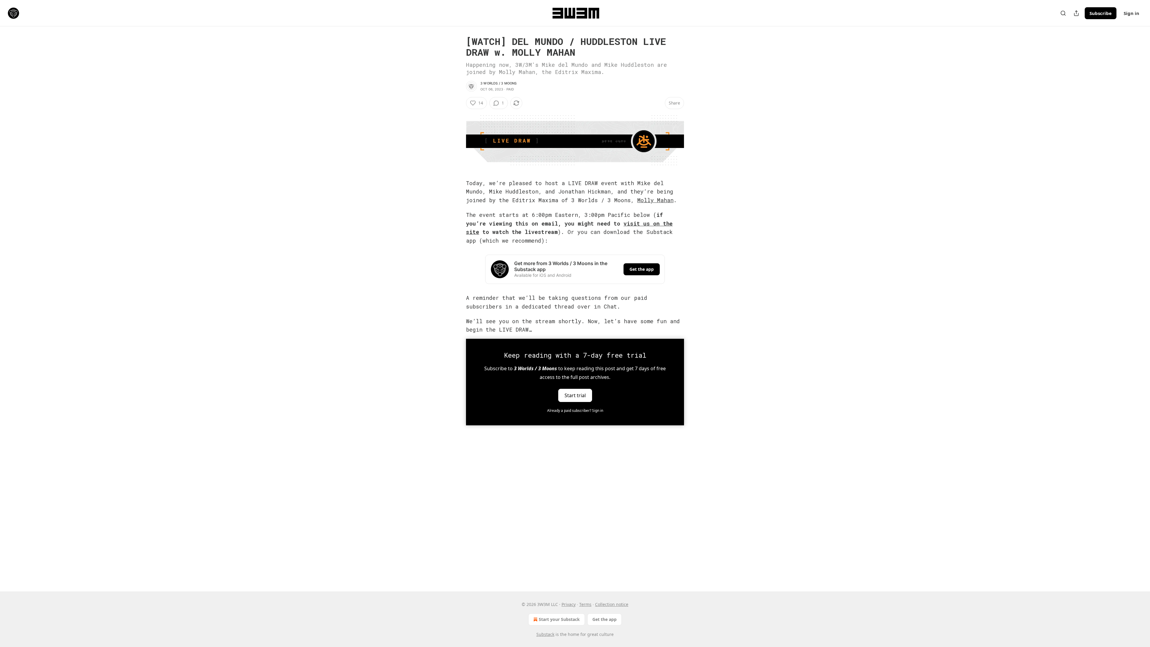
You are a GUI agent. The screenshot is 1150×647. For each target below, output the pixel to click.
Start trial (575, 395)
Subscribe (1101, 13)
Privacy (569, 604)
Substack (545, 634)
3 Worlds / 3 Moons (498, 83)
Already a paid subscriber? (575, 410)
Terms (585, 604)
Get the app (642, 269)
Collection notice (611, 604)
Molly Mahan (655, 200)
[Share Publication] (1076, 13)
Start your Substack (559, 619)
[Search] (1063, 13)
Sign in (1131, 13)
